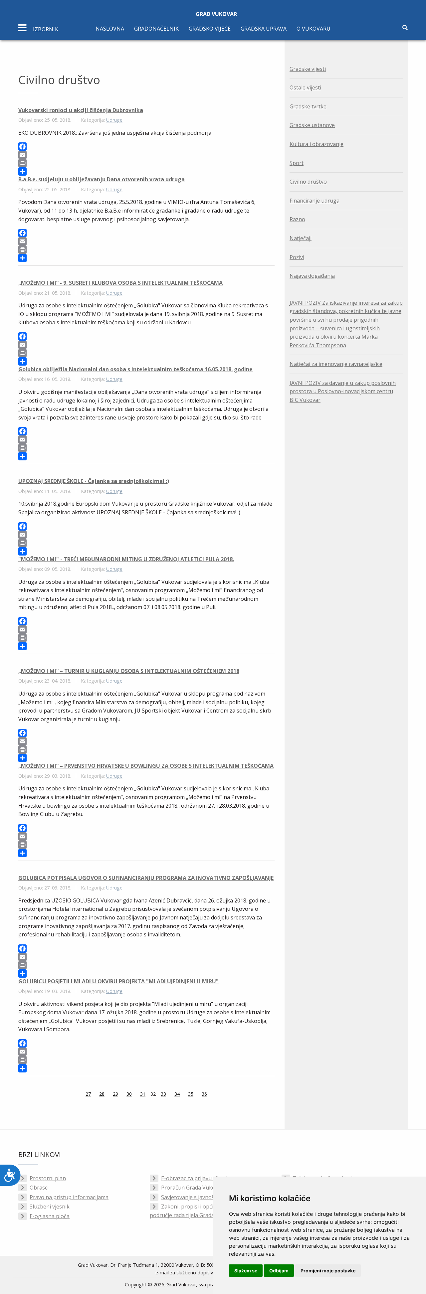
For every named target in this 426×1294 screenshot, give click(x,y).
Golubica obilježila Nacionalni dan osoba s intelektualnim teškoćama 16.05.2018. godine (135, 369)
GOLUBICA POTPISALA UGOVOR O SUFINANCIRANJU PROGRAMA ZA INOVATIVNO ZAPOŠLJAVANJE (146, 878)
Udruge (114, 120)
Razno (297, 219)
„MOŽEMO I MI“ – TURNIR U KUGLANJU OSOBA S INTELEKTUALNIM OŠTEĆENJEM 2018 (128, 671)
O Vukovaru (313, 28)
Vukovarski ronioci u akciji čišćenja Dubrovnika (80, 110)
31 (142, 1094)
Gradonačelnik (156, 28)
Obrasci (39, 1187)
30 (129, 1094)
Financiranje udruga (314, 200)
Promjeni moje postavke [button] (328, 1270)
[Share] (146, 171)
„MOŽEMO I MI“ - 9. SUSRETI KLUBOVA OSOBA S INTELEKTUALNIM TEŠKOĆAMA (120, 282)
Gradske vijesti (308, 69)
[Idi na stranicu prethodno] (77, 1095)
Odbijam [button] (279, 1270)
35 (190, 1094)
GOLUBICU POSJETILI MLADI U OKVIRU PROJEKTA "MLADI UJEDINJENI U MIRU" (118, 981)
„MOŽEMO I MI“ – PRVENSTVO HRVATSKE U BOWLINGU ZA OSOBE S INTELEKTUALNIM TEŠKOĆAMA (146, 765)
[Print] (146, 163)
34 (177, 1094)
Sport (297, 163)
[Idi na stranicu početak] (69, 1095)
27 (88, 1094)
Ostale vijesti (305, 87)
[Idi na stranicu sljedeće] (215, 1095)
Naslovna (110, 28)
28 (102, 1094)
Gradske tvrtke (308, 106)
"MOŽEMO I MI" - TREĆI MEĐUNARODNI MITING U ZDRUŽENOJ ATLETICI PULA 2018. (126, 559)
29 (115, 1094)
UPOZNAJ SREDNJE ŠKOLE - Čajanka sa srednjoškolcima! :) (93, 481)
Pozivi (297, 257)
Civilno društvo (308, 181)
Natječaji (301, 238)
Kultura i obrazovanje (316, 144)
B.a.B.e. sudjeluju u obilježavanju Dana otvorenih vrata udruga (101, 179)
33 (163, 1094)
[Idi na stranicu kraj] (223, 1095)
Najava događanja (312, 275)
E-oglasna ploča (50, 1216)
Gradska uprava (264, 28)
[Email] (146, 155)
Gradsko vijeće (210, 28)
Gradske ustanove (312, 125)
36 (204, 1094)
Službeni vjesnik (50, 1206)
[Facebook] (146, 146)
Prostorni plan (48, 1178)
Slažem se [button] (245, 1270)
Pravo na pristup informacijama (69, 1197)
